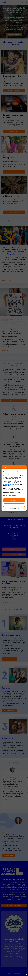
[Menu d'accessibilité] (26, 974)
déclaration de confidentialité (10, 484)
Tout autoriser (14, 500)
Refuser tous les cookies (14, 508)
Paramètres (14, 505)
